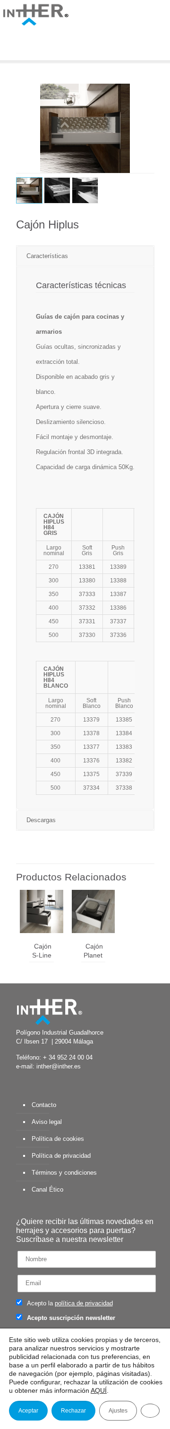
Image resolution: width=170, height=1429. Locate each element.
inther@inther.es (58, 1066)
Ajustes (118, 1410)
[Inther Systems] (35, 14)
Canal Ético (47, 1189)
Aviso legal (47, 1121)
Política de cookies (58, 1138)
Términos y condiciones (64, 1172)
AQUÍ (99, 1390)
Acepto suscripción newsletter (70, 1317)
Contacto (44, 1104)
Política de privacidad (61, 1155)
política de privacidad (84, 1303)
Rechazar (73, 1410)
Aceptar (28, 1410)
